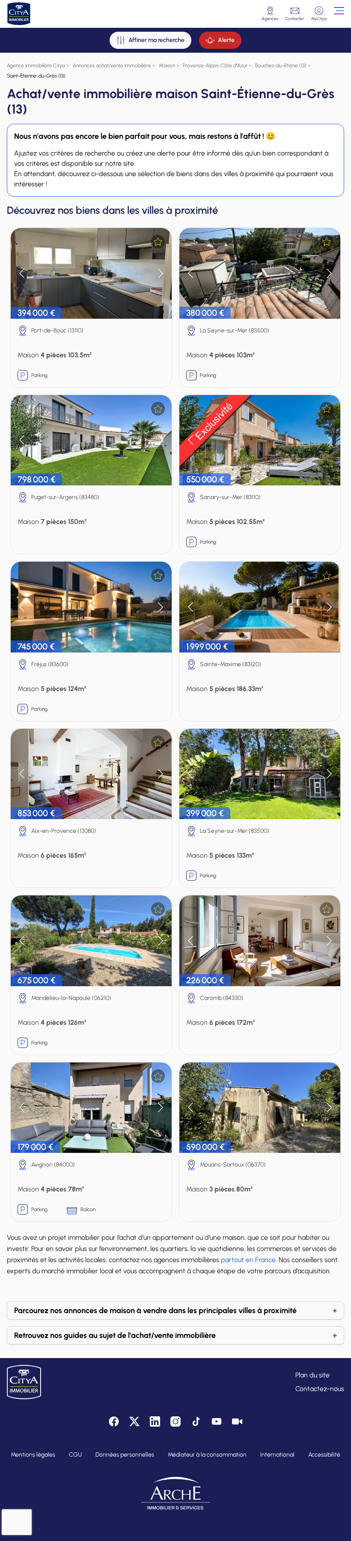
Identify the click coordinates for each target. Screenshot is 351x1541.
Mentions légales (33, 1454)
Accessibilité (324, 1454)
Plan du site (312, 1375)
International (277, 1454)
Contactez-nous (319, 1389)
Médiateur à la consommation (207, 1454)
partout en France (248, 1260)
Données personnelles (124, 1454)
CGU (75, 1454)
